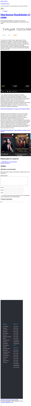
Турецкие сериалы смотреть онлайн (9, 399)
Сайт (2, 192)
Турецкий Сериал (5, 3)
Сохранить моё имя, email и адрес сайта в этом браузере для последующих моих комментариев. (15, 196)
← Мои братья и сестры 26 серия (9, 161)
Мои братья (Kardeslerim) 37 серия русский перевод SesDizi (15, 108)
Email (2, 190)
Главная (5, 11)
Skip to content (4, 1)
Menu (2, 8)
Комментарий (4, 175)
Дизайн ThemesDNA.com (7, 402)
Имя (2, 187)
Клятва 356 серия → (6, 163)
